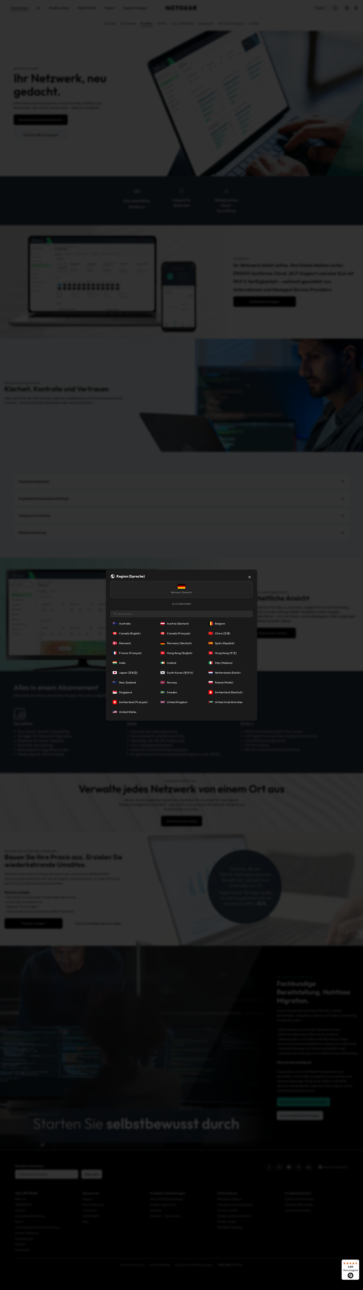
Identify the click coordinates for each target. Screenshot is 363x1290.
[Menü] (357, 1262)
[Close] (250, 577)
